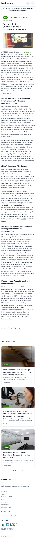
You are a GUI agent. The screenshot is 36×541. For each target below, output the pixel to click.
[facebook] (3, 515)
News (5, 17)
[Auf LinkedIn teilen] (7, 328)
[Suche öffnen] (28, 3)
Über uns (3, 494)
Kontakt (3, 499)
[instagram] (11, 515)
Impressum (4, 502)
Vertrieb (23, 219)
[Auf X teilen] (11, 328)
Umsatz (26, 52)
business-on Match (6, 497)
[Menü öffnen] (33, 3)
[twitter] (7, 515)
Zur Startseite (17, 471)
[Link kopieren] (19, 328)
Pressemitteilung (6, 319)
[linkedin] (15, 515)
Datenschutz (5, 504)
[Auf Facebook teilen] (15, 328)
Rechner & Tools (6, 507)
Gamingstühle (6, 207)
